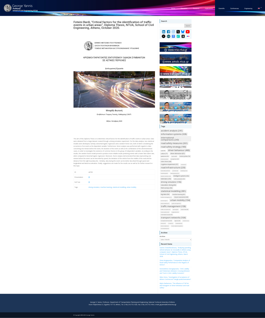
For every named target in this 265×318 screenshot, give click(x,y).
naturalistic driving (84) (168, 185)
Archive (162, 236)
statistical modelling (119, 187)
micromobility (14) (165, 228)
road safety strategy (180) (173, 146)
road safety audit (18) (165, 170)
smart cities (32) (184, 209)
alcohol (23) (183, 164)
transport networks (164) (173, 217)
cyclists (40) (174, 156)
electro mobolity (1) (165, 226)
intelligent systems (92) (181, 176)
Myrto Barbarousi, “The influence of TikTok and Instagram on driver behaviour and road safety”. (174, 285)
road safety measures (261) (174, 143)
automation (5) (179, 223)
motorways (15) (184, 170)
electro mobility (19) (165, 203)
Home (173, 8)
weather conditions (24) (166, 176)
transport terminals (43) (166, 220)
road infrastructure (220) (173, 167)
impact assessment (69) (181, 197)
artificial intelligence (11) (166, 197)
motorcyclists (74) (185, 156)
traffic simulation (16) (165, 209)
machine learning (106, 187)
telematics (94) (166, 179)
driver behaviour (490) (179, 150)
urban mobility (131, 187)
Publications (209, 8)
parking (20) (175, 209)
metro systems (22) (165, 212)
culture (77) (164, 153)
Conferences (234, 8)
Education (184, 8)
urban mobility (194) (180, 200)
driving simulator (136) (171, 182)
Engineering (248, 8)
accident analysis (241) (171, 130)
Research (196, 8)
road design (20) (164, 173)
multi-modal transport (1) (177, 226)
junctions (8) (175, 170)
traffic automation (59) (179, 179)
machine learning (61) (178, 194)
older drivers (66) (166, 161)
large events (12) (175, 212)
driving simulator (94, 187)
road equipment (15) (174, 173)
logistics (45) (177, 220)
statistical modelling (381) (173, 191)
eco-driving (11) (164, 200)
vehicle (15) (163, 223)
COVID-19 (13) (186, 220)
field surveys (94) (166, 188)
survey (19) (170, 223)
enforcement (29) (164, 159)
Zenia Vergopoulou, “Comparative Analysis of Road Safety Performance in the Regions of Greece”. (175, 262)
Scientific (222, 8)
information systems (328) (174, 134)
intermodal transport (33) (166, 214)
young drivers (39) (175, 159)
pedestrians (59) (165, 156)
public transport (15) (176, 203)
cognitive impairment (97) (169, 164)
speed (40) (163, 150)
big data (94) (165, 194)
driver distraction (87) (177, 153)
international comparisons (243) (170, 138)
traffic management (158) (173, 206)
